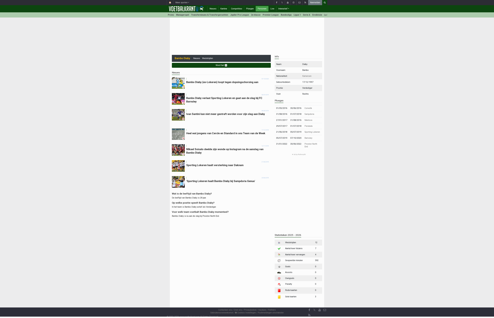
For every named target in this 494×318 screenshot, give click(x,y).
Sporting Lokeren (312, 132)
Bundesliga (286, 15)
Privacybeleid (250, 310)
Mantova (308, 120)
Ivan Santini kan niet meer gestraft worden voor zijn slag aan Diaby (225, 114)
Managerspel (182, 15)
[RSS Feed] (305, 2)
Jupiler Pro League (239, 15)
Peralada (308, 126)
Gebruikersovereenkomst (221, 312)
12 (183, 138)
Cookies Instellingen (246, 312)
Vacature (262, 310)
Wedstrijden (207, 58)
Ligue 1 (297, 15)
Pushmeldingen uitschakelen (271, 312)
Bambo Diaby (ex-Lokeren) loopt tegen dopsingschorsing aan (222, 82)
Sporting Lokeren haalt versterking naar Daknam (215, 165)
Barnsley (308, 138)
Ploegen (250, 8)
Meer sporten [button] (181, 2)
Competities (236, 8)
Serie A (306, 15)
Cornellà (308, 108)
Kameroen (306, 76)
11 (183, 87)
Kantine (223, 8)
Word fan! (221, 65)
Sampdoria (309, 114)
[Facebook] (276, 2)
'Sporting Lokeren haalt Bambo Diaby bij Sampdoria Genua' (220, 181)
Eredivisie (317, 15)
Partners (272, 310)
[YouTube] (288, 2)
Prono (171, 15)
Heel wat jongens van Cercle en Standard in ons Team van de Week (225, 133)
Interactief (283, 8)
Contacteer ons (225, 310)
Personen (262, 8)
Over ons (238, 310)
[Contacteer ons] (299, 2)
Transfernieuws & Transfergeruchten (209, 15)
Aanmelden (315, 2)
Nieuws (213, 8)
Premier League (271, 15)
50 (183, 119)
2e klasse (256, 15)
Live (272, 8)
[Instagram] (293, 2)
